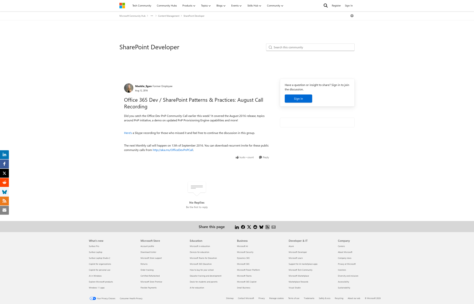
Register (336, 5)
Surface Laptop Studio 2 (99, 258)
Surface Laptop (95, 252)
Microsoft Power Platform (248, 269)
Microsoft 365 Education (201, 264)
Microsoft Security (245, 252)
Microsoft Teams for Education (203, 258)
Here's (128, 133)
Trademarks (309, 298)
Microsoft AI (242, 246)
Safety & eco (324, 298)
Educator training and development (205, 275)
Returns (144, 264)
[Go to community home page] (122, 5)
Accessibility (343, 281)
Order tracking (147, 269)
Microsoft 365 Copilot (246, 281)
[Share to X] (249, 226)
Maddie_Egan (143, 86)
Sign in (298, 98)
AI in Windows (95, 275)
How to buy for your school (202, 269)
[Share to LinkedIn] (237, 226)
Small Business (243, 287)
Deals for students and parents (204, 281)
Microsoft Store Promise (151, 281)
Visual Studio (295, 287)
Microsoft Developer (298, 252)
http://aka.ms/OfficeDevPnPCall (173, 150)
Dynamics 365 (243, 258)
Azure (291, 246)
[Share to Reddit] (255, 226)
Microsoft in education (200, 246)
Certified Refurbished (150, 275)
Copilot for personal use (99, 269)
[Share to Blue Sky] (261, 226)
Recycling (339, 298)
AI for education (197, 287)
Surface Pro (94, 246)
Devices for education (199, 252)
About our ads (354, 298)
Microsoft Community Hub (132, 15)
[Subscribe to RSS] (267, 226)
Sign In (349, 5)
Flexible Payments (149, 287)
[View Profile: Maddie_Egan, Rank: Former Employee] (128, 88)
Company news (344, 258)
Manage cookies (276, 298)
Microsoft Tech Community (300, 269)
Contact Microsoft (246, 298)
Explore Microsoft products (101, 281)
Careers (341, 246)
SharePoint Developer (193, 15)
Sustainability (344, 287)
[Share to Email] (274, 226)
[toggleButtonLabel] (352, 15)
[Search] (325, 5)
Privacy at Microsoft (347, 264)
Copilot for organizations (100, 264)
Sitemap (229, 298)
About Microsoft (345, 252)
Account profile (147, 246)
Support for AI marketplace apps (303, 264)
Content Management (168, 15)
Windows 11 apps (97, 287)
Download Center (148, 252)
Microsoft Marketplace (299, 275)
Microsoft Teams (244, 275)
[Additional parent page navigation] (152, 15)
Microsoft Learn (296, 258)
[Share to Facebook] (243, 226)
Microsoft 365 (243, 264)
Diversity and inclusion (348, 275)
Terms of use (293, 298)
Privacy (261, 298)
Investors (342, 269)
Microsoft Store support (151, 258)
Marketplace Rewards (298, 281)
